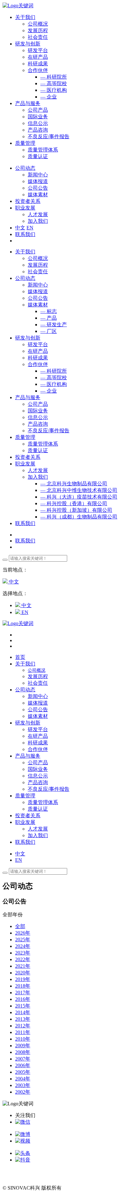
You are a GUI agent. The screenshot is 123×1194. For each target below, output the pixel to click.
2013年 (22, 1019)
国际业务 (38, 116)
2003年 (22, 1085)
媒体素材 (38, 194)
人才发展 (38, 214)
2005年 (22, 1072)
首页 (20, 657)
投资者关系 (27, 457)
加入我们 (38, 221)
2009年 (22, 1045)
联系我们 (25, 234)
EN (29, 227)
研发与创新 (27, 337)
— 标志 (48, 311)
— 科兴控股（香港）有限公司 (73, 503)
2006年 (22, 1065)
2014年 (22, 1012)
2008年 (22, 1052)
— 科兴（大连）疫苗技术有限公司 (78, 496)
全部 (20, 926)
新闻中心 (38, 174)
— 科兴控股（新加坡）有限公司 (76, 510)
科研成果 (38, 63)
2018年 (22, 986)
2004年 (22, 1078)
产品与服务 (27, 397)
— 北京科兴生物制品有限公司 (73, 483)
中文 (20, 227)
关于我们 (25, 251)
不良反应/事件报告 (48, 136)
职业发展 (25, 463)
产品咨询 (38, 130)
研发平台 (38, 50)
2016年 (22, 999)
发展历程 (38, 30)
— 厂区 (48, 331)
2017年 (22, 992)
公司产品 (38, 110)
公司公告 (38, 188)
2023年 (22, 952)
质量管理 (25, 437)
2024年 (22, 946)
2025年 (22, 939)
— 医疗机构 (53, 90)
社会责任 (38, 37)
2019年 (22, 979)
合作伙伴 (38, 70)
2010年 (22, 1039)
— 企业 (48, 96)
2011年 (22, 1032)
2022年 (22, 959)
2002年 (22, 1092)
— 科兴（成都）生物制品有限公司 (78, 516)
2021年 (22, 966)
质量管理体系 (43, 149)
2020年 (22, 972)
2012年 (22, 1025)
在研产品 (38, 57)
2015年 (22, 1005)
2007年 (22, 1058)
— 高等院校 (53, 83)
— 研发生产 (53, 324)
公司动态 (25, 278)
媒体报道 (38, 181)
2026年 (22, 933)
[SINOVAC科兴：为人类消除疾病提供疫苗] (18, 5)
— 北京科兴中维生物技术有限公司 (78, 490)
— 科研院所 (53, 77)
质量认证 (38, 156)
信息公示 (38, 123)
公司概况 (38, 24)
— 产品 (48, 318)
